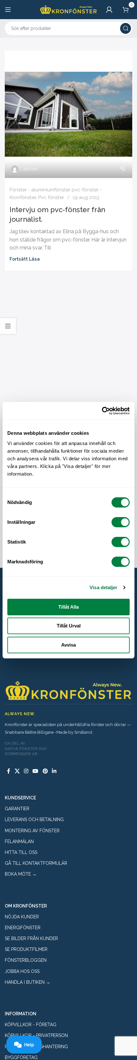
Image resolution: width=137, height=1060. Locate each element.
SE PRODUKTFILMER (26, 949)
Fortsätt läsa (25, 259)
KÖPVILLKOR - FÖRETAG (30, 1024)
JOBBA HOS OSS (22, 971)
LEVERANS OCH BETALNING (34, 819)
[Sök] (125, 28)
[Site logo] (68, 9)
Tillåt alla (68, 607)
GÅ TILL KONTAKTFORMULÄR (36, 863)
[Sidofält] (8, 326)
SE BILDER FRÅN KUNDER (31, 938)
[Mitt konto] (109, 9)
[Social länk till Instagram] (26, 771)
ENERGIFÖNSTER (22, 927)
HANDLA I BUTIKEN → (27, 982)
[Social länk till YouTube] (35, 771)
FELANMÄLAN (19, 841)
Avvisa (68, 645)
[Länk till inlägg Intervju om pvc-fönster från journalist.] (68, 114)
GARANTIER (17, 808)
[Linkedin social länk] (54, 771)
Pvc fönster (51, 197)
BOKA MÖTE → (21, 874)
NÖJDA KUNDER (22, 916)
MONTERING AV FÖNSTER (32, 830)
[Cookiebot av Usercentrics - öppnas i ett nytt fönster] (102, 411)
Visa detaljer (103, 587)
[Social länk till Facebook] (8, 771)
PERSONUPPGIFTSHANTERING (36, 1046)
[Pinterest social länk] (45, 771)
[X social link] (17, 771)
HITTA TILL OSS (21, 852)
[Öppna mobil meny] (8, 9)
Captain (29, 169)
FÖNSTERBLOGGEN (26, 960)
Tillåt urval (69, 625)
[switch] (121, 522)
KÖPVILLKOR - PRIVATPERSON (36, 1035)
